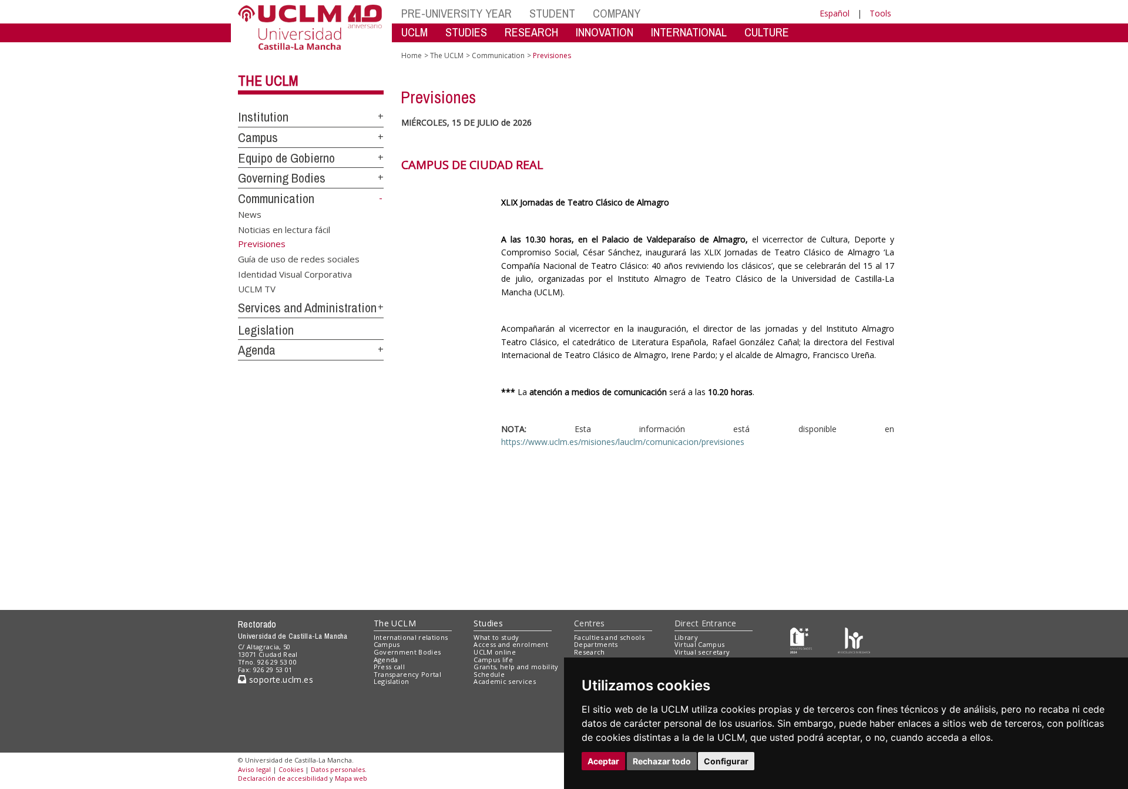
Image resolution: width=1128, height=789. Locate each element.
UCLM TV (257, 289)
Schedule (489, 674)
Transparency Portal (407, 674)
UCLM (414, 32)
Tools (880, 13)
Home (411, 55)
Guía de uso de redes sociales (299, 259)
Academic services (505, 681)
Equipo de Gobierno (286, 158)
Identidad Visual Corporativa (295, 273)
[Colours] (854, 639)
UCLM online (495, 652)
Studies (488, 623)
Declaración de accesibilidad (283, 778)
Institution (263, 117)
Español (835, 13)
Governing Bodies (281, 178)
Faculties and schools (609, 637)
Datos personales (338, 769)
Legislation (266, 330)
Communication (276, 198)
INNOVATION (604, 32)
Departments (596, 644)
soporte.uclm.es (279, 679)
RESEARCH (531, 32)
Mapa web (351, 778)
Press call (389, 666)
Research (589, 652)
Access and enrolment (511, 644)
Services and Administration (307, 307)
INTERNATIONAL (689, 32)
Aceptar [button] (603, 761)
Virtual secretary (702, 652)
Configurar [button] (726, 761)
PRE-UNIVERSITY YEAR (456, 13)
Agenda (257, 350)
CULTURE (766, 32)
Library (686, 637)
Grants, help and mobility (516, 666)
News (249, 214)
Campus (258, 137)
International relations (411, 637)
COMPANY (616, 13)
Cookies (290, 769)
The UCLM (268, 80)
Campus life (493, 659)
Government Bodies (407, 652)
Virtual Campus (699, 644)
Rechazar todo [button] (662, 761)
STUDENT (552, 13)
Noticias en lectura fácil (284, 229)
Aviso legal (254, 769)
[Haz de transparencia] (801, 639)
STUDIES (466, 32)
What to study (496, 637)
